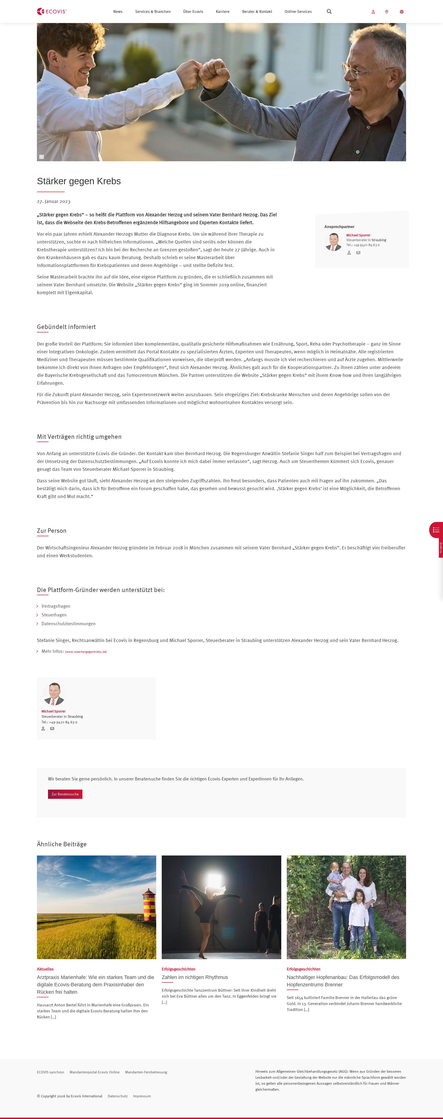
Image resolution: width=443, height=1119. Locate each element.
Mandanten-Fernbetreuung (146, 1072)
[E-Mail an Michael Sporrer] (359, 253)
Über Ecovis (193, 11)
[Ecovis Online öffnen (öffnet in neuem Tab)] (374, 12)
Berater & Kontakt (257, 11)
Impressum (142, 1096)
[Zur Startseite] (52, 11)
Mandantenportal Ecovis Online (95, 1072)
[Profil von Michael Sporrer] (97, 693)
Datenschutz (118, 1096)
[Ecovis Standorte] (387, 12)
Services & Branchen (153, 11)
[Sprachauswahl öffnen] (402, 12)
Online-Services (298, 11)
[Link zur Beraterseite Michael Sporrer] (350, 253)
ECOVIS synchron (50, 1072)
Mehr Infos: (74, 651)
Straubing (378, 240)
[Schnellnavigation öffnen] (436, 530)
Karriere (223, 11)
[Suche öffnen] (329, 11)
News (118, 11)
